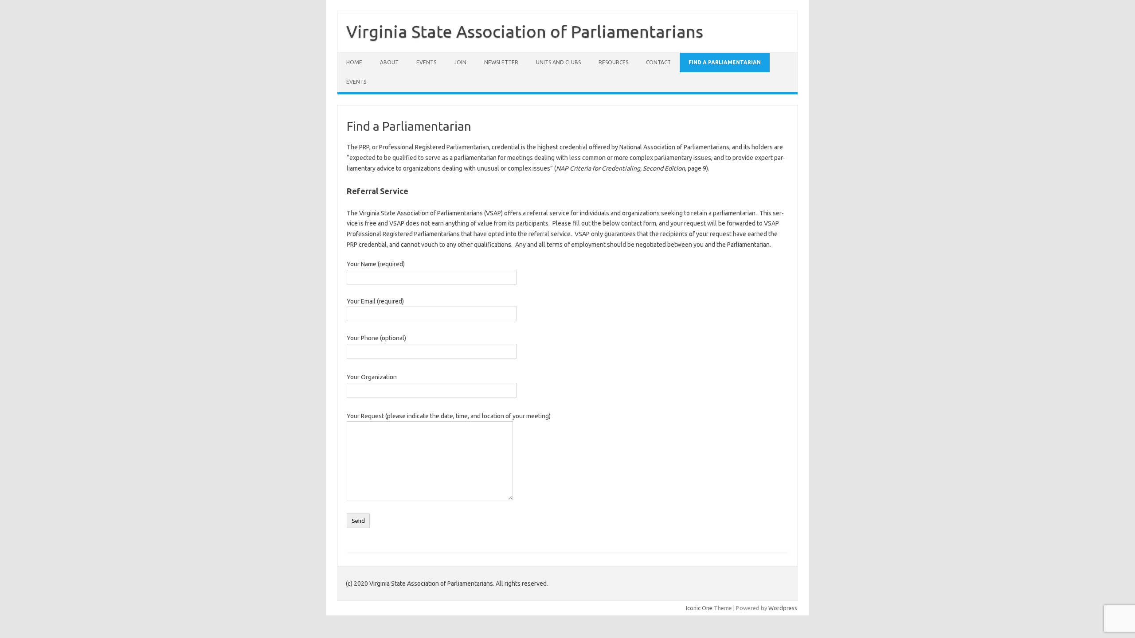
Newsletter (501, 62)
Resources (613, 62)
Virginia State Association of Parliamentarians (524, 31)
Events (426, 62)
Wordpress (782, 608)
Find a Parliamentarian (725, 62)
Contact (658, 62)
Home (354, 62)
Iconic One (699, 608)
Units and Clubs (558, 62)
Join (460, 62)
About (389, 62)
